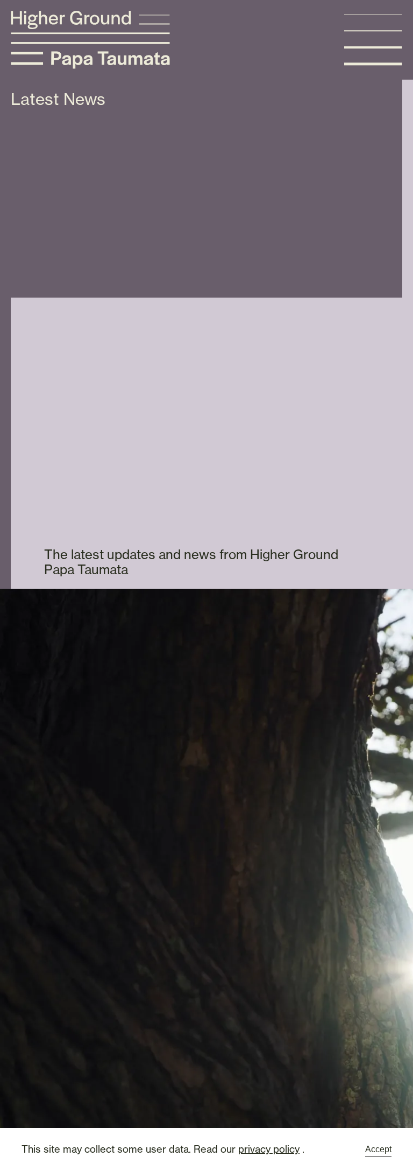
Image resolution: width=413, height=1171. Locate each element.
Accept (378, 1149)
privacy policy (269, 1149)
